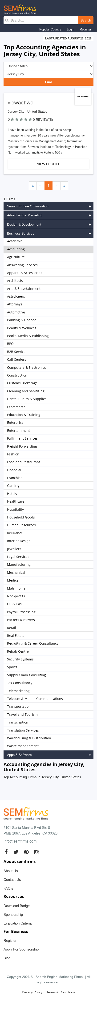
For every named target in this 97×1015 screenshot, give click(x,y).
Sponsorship (13, 914)
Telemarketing (18, 691)
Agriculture (16, 257)
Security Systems (20, 659)
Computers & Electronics (26, 367)
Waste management (23, 746)
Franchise (14, 477)
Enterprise (15, 422)
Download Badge (17, 906)
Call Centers (16, 359)
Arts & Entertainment (23, 288)
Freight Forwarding (22, 446)
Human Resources (21, 525)
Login (70, 29)
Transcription (17, 722)
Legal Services (18, 556)
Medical (13, 580)
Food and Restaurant (23, 462)
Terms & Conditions (60, 992)
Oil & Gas (14, 604)
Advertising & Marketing (24, 215)
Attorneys (14, 304)
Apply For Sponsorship (21, 949)
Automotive (16, 312)
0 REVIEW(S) (43, 119)
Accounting (16, 249)
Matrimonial (16, 588)
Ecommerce (16, 407)
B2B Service (16, 351)
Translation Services (23, 730)
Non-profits (16, 596)
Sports (12, 667)
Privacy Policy (32, 992)
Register (85, 29)
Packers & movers (21, 619)
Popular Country (50, 29)
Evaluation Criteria (18, 923)
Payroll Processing (21, 612)
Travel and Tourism (22, 714)
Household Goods (21, 517)
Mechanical (16, 572)
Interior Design (19, 541)
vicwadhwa (20, 103)
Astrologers (16, 296)
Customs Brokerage (22, 383)
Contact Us (12, 880)
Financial (14, 470)
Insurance (15, 533)
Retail (11, 627)
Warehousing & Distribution (29, 738)
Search (86, 20)
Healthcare (15, 501)
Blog (7, 958)
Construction (17, 375)
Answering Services (22, 265)
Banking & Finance (21, 320)
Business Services (20, 233)
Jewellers (14, 549)
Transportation (19, 706)
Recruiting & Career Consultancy (32, 643)
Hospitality (15, 509)
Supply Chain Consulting (26, 675)
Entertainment (18, 430)
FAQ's (8, 888)
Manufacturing (19, 564)
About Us (11, 871)
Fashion (13, 454)
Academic (14, 241)
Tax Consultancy (19, 683)
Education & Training (23, 414)
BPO (10, 343)
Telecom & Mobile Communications (35, 698)
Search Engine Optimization (27, 206)
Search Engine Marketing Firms (59, 977)
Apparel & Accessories (24, 272)
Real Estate (15, 635)
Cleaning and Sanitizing (25, 391)
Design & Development (24, 224)
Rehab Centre (18, 651)
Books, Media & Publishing (28, 336)
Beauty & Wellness (21, 328)
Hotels (12, 493)
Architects (15, 280)
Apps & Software (19, 755)
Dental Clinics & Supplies (27, 399)
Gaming (13, 485)
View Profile (48, 164)
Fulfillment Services (22, 438)
